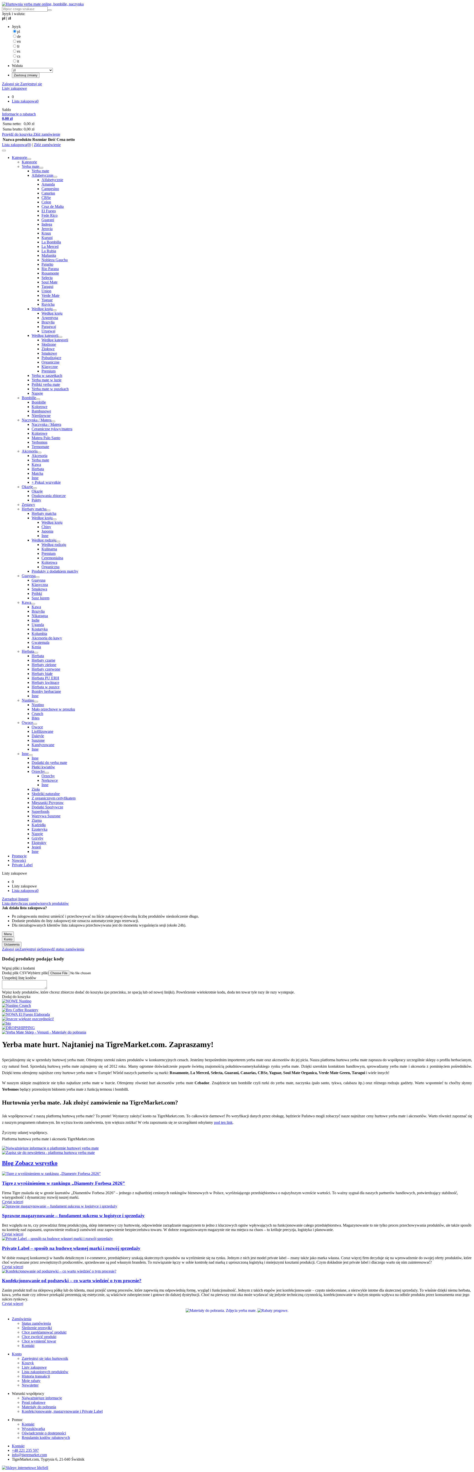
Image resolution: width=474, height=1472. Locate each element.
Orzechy (38, 771)
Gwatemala (40, 642)
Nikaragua (40, 616)
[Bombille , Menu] (38, 399)
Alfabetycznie (42, 175)
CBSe (46, 197)
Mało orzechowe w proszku (53, 709)
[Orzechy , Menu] (47, 773)
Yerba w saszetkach (47, 375)
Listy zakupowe (14, 88)
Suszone (38, 740)
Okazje (27, 487)
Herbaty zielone (44, 665)
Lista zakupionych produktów (45, 1372)
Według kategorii (45, 335)
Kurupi (47, 238)
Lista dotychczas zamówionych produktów (35, 903)
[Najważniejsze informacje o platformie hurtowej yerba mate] (50, 1148)
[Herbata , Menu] (36, 652)
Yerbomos (39, 442)
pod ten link (223, 1122)
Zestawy (28, 504)
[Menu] (4, 150)
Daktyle (38, 736)
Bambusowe (41, 411)
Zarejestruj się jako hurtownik (45, 1358)
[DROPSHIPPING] (18, 1028)
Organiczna (50, 567)
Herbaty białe (42, 673)
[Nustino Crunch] (16, 1005)
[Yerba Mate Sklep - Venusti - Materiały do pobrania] (44, 1032)
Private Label (22, 865)
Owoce (27, 722)
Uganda (38, 625)
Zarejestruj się (30, 84)
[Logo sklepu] (43, 4)
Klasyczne (49, 367)
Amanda (48, 184)
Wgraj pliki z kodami (18, 968)
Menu (8, 934)
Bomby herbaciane (46, 691)
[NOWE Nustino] (16, 1001)
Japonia (47, 531)
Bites (36, 718)
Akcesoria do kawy (47, 638)
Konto (8, 939)
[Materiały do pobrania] (221, 1310)
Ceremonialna (52, 558)
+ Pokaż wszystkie (46, 482)
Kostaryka (40, 629)
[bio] (6, 1023)
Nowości (19, 860)
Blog (8, 1163)
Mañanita (48, 255)
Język (16, 26)
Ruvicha (48, 304)
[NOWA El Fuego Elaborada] (26, 1014)
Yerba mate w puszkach (50, 389)
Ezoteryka (39, 829)
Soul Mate (49, 282)
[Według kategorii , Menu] (60, 337)
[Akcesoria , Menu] (39, 452)
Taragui (47, 286)
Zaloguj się (10, 84)
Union (46, 291)
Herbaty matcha (34, 509)
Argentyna (49, 318)
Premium (48, 371)
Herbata (38, 469)
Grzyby (37, 838)
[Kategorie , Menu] (29, 159)
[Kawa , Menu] (33, 604)
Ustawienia (12, 944)
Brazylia (48, 322)
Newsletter (30, 1385)
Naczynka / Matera (36, 420)
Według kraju (42, 309)
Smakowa (39, 589)
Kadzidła (39, 825)
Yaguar (47, 300)
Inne (35, 478)
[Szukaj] (50, 10)
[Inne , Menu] (31, 755)
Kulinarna (49, 549)
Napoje (37, 393)
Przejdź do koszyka (17, 134)
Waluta (17, 66)
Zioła (36, 789)
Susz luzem (40, 598)
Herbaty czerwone (46, 669)
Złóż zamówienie (46, 134)
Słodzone (48, 344)
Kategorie (19, 157)
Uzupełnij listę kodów (19, 978)
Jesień (36, 847)
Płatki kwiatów (43, 767)
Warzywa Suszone (46, 816)
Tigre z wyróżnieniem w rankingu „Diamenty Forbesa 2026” (63, 1183)
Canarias (48, 193)
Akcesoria (30, 451)
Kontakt (28, 1345)
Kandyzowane (43, 745)
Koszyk (28, 1363)
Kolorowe (39, 407)
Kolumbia (39, 633)
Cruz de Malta (52, 206)
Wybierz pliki (37, 973)
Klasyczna (40, 585)
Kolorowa (49, 562)
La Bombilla (51, 242)
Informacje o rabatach (19, 114)
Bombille (29, 398)
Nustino (28, 700)
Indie (36, 620)
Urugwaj (48, 331)
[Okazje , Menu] (35, 488)
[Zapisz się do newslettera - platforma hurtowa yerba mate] (48, 1152)
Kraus (46, 233)
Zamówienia (21, 1319)
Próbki (37, 593)
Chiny (46, 527)
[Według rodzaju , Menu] (58, 541)
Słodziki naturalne (46, 794)
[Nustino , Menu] (36, 701)
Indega (46, 224)
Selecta (47, 278)
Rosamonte (50, 273)
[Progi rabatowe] (272, 1310)
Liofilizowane (42, 731)
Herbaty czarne (43, 660)
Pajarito (47, 264)
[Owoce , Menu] (35, 724)
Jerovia (47, 229)
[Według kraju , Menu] (55, 310)
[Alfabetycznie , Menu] (55, 176)
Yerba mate (30, 166)
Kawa (36, 464)
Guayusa (29, 576)
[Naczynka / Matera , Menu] (53, 421)
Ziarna (37, 820)
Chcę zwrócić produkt (39, 1337)
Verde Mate (50, 295)
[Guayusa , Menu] (38, 577)
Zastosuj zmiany (26, 75)
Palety (36, 500)
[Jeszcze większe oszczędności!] (28, 1019)
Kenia (36, 647)
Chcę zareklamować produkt (44, 1332)
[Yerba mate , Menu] (41, 168)
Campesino (50, 189)
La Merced (50, 246)
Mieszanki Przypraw (48, 803)
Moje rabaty (31, 1381)
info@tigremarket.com (29, 1455)
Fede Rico (49, 215)
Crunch (37, 714)
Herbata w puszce (45, 687)
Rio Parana (50, 269)
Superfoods (40, 811)
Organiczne (50, 362)
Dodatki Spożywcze (47, 807)
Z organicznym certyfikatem (54, 798)
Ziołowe (48, 349)
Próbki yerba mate (46, 384)
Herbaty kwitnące (45, 682)
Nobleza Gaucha (54, 260)
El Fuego (48, 211)
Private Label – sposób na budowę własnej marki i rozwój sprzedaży (71, 1248)
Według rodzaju (44, 540)
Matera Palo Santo (46, 438)
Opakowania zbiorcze (49, 496)
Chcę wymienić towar (39, 1341)
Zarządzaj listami (15, 899)
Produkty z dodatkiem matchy (55, 571)
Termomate (40, 447)
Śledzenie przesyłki (37, 1328)
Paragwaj (48, 327)
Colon (46, 202)
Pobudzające (51, 358)
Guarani (47, 220)
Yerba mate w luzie (46, 380)
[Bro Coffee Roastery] (20, 1010)
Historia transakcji (36, 1376)
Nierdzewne (41, 415)
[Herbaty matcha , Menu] (48, 510)
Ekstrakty (39, 843)
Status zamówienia (36, 1323)
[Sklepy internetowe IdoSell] (25, 1468)
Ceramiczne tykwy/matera (52, 429)
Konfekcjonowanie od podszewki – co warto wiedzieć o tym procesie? (71, 1280)
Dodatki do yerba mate (49, 762)
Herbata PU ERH (45, 678)
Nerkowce (49, 780)
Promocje (19, 856)
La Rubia (48, 251)
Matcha (37, 473)
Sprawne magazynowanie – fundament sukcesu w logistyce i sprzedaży (73, 1215)
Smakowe (49, 353)
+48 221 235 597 (25, 1450)
